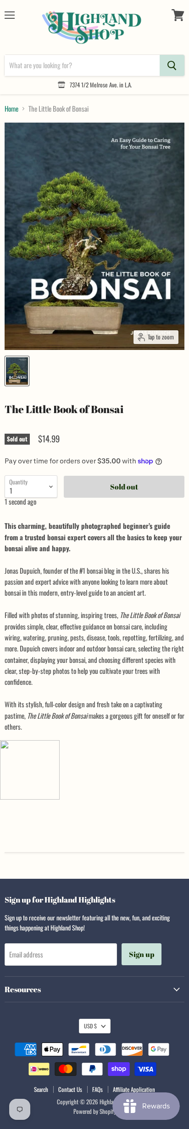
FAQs (97, 1089)
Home (11, 109)
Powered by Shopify (94, 1111)
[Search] (172, 65)
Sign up (141, 954)
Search (41, 1089)
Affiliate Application (134, 1089)
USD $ (90, 1025)
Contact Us (70, 1089)
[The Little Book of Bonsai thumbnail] (17, 371)
